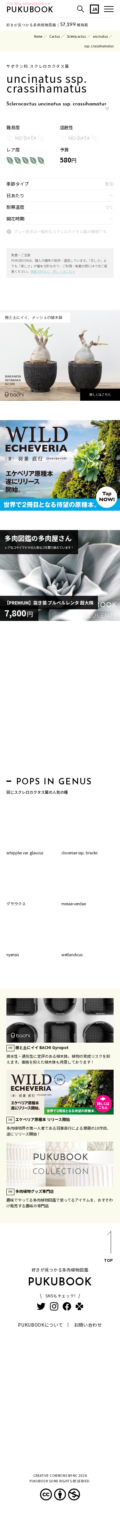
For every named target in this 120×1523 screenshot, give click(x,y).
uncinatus (100, 36)
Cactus (54, 36)
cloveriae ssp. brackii (79, 852)
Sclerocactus (76, 36)
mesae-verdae (73, 903)
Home (38, 36)
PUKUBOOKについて (40, 1325)
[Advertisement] (60, 700)
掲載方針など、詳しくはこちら (52, 271)
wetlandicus (72, 954)
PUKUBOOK (30, 10)
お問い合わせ (88, 1325)
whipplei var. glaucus (24, 852)
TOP (108, 1260)
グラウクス (16, 903)
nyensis (12, 954)
